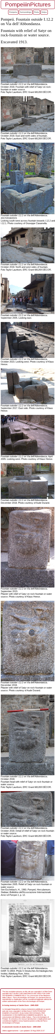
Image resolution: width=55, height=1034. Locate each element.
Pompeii (12, 12)
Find (36, 12)
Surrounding (25, 12)
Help (44, 12)
